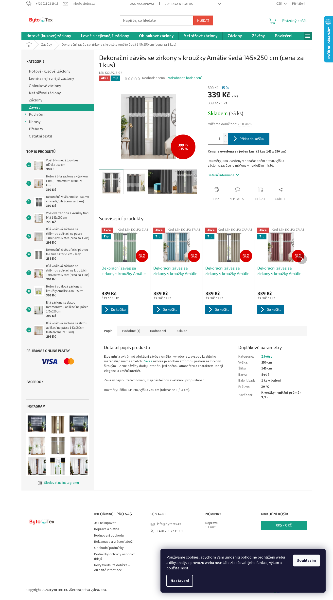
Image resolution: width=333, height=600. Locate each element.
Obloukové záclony (45, 86)
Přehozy (36, 129)
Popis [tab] (108, 331)
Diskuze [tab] (181, 331)
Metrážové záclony (45, 93)
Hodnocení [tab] (158, 331)
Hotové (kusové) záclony (49, 71)
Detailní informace (221, 175)
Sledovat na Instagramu (61, 482)
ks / (284, 525)
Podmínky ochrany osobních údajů (115, 556)
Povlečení (37, 114)
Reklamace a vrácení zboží (113, 541)
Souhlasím (306, 560)
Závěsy (34, 107)
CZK (279, 3)
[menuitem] (48, 36)
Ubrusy (34, 122)
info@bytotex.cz (169, 524)
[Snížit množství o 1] (225, 141)
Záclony (35, 100)
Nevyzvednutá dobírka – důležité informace (112, 567)
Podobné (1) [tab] (131, 331)
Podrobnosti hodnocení (184, 78)
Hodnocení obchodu (109, 535)
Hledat (203, 20)
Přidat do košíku (252, 138)
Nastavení (180, 580)
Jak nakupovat (142, 4)
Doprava (211, 523)
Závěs (147, 361)
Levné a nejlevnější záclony (51, 78)
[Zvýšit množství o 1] (225, 136)
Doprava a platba (178, 4)
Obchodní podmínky (109, 547)
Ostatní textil (40, 136)
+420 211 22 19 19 (169, 531)
